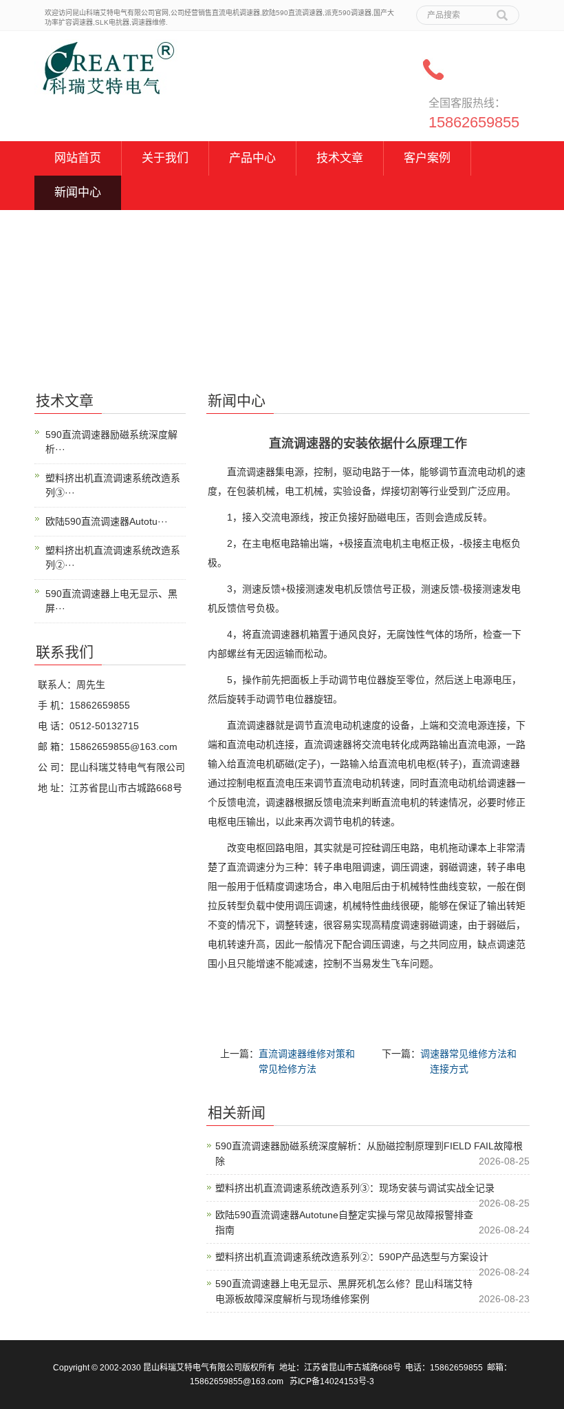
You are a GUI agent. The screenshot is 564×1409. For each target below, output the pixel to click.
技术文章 (339, 158)
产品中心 (252, 158)
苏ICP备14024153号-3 (332, 1381)
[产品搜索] (502, 10)
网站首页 (77, 158)
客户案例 (427, 158)
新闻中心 (77, 192)
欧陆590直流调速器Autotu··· (106, 521)
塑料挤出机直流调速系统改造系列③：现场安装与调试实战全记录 (355, 1187)
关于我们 (165, 158)
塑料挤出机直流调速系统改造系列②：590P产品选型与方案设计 (351, 1256)
